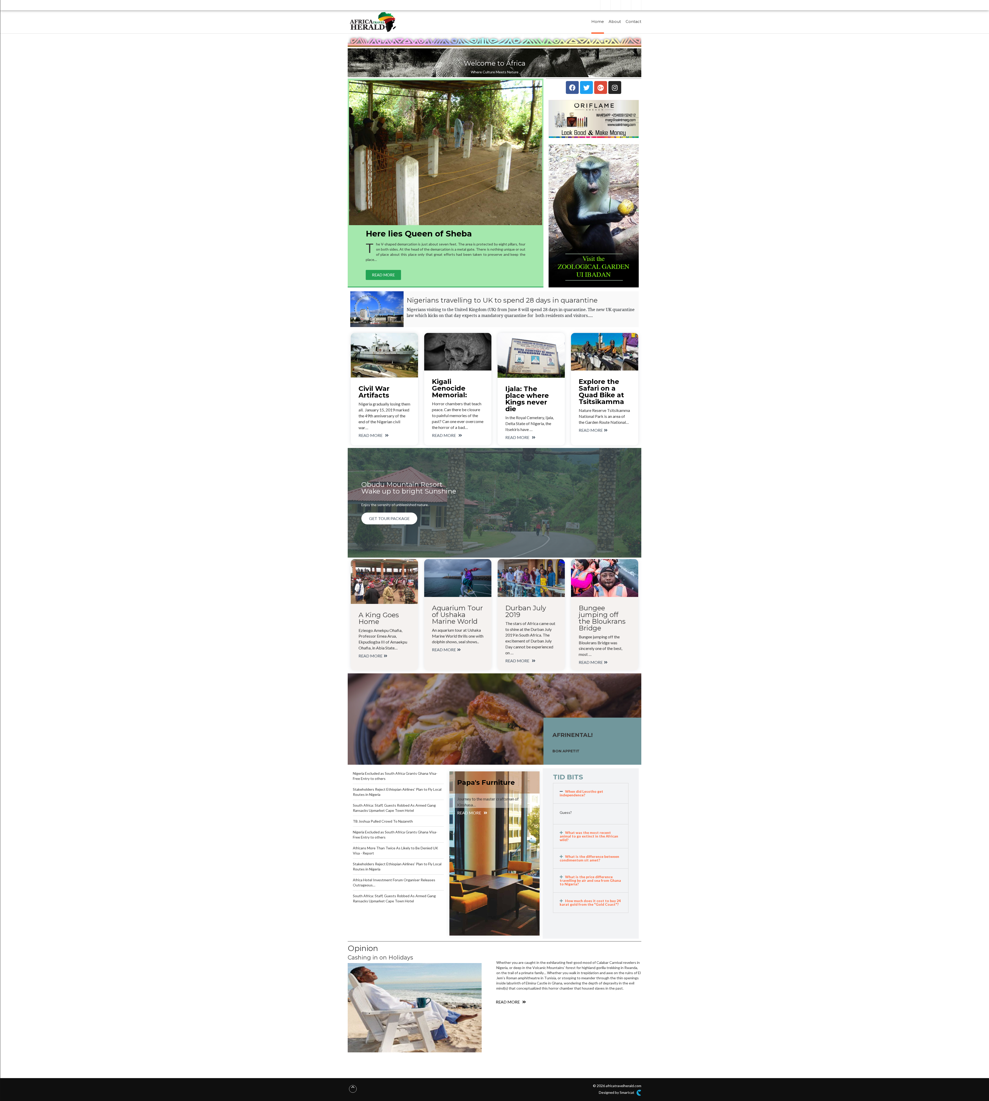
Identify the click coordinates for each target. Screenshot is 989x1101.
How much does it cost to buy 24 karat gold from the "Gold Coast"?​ (590, 902)
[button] (383, 275)
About (615, 21)
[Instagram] (614, 87)
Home (597, 21)
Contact (633, 21)
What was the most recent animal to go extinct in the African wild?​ (589, 836)
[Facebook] (572, 87)
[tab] (590, 793)
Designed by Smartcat (617, 1092)
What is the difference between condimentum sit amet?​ (589, 858)
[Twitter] (586, 87)
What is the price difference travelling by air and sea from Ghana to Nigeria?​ (590, 880)
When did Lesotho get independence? (581, 793)
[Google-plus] (600, 87)
